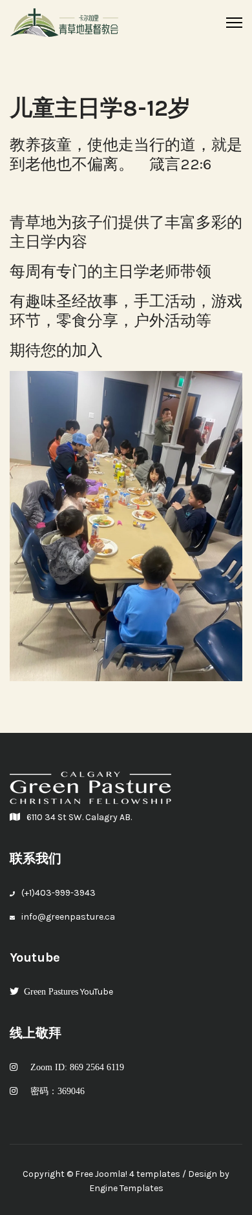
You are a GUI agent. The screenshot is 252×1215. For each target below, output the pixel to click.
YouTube (68, 991)
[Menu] (234, 22)
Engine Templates (126, 1188)
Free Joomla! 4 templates (127, 1173)
